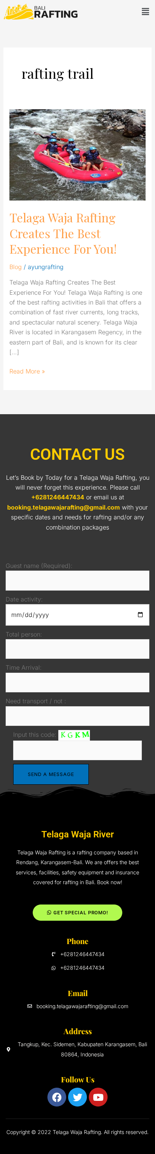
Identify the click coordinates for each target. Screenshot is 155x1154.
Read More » (27, 370)
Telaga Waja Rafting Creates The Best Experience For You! (63, 233)
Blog (15, 267)
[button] (145, 11)
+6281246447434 (57, 497)
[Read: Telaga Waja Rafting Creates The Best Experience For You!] (77, 154)
